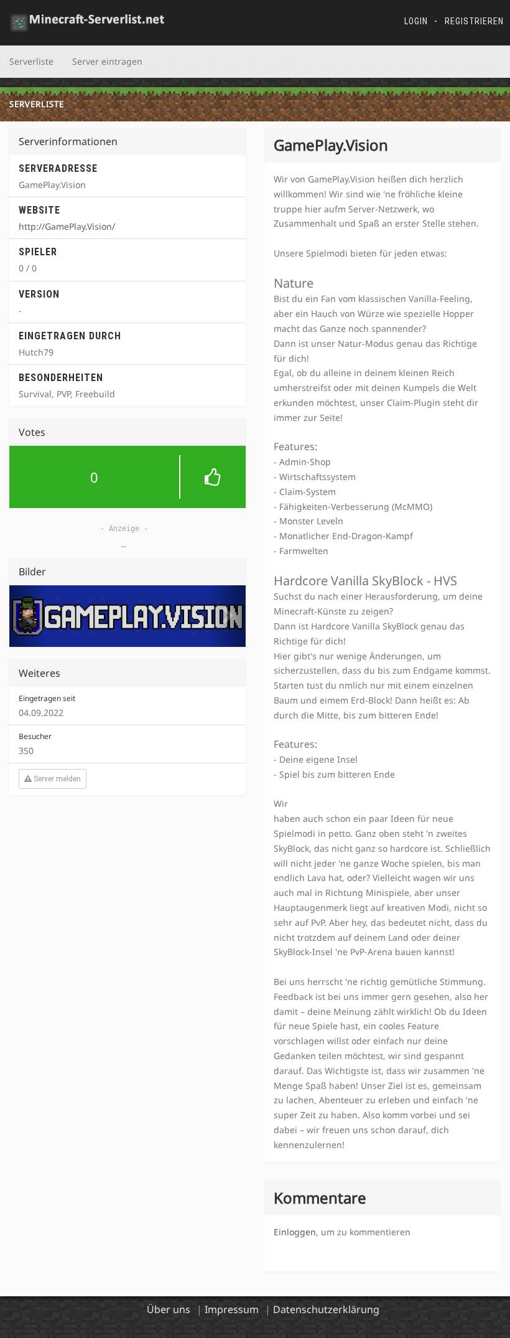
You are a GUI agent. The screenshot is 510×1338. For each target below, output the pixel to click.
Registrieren (474, 21)
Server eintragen (107, 61)
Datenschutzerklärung (326, 1309)
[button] (127, 477)
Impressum (232, 1309)
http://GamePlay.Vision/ (67, 226)
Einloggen (295, 1232)
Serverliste (31, 61)
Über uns (168, 1309)
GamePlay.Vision (115, 104)
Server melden (56, 779)
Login (416, 21)
